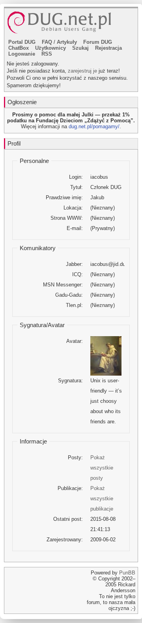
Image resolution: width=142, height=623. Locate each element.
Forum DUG (97, 42)
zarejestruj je (82, 71)
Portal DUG (22, 42)
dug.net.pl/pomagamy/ (94, 126)
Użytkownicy (50, 48)
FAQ (47, 42)
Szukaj (80, 48)
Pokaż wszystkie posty (101, 468)
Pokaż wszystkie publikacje (101, 498)
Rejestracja (108, 48)
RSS (46, 54)
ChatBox (18, 48)
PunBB (127, 573)
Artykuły (67, 42)
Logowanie (21, 54)
